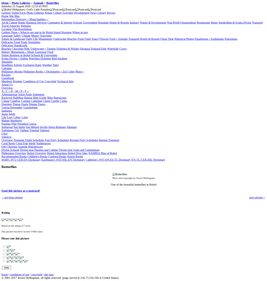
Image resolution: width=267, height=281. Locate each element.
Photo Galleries (21, 3)
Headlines (7, 65)
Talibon (24, 130)
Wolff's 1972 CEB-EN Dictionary (21, 159)
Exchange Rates (32, 65)
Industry (134, 22)
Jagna (4, 114)
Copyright (50, 81)
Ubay (4, 133)
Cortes (63, 100)
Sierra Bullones (57, 127)
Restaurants (203, 22)
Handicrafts (20, 45)
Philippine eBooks (12, 71)
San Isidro (19, 127)
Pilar (14, 123)
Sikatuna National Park (93, 48)
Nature (48, 12)
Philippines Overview (13, 153)
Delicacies (7, 42)
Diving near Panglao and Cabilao (39, 149)
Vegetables (34, 42)
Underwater (59, 38)
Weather (47, 65)
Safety (17, 35)
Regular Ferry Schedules (84, 140)
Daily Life (32, 38)
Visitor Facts (18, 12)
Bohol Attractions (57, 153)
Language (7, 35)
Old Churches (9, 146)
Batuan (28, 97)
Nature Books (75, 156)
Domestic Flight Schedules (29, 140)
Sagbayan (7, 127)
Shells (32, 143)
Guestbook (7, 78)
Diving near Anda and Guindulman (79, 149)
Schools (77, 22)
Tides (55, 65)
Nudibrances (43, 143)
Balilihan (18, 97)
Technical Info (65, 81)
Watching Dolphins (40, 58)
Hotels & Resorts (119, 22)
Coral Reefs (8, 143)
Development (81, 12)
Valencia (6, 136)
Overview (7, 87)
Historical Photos (184, 38)
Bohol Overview (36, 153)
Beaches (72, 38)
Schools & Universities (44, 55)
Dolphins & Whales (67, 48)
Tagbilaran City (10, 130)
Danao (17, 104)
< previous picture (12, 197)
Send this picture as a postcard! (20, 190)
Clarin (46, 100)
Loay (10, 117)
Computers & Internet (59, 22)
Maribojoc (16, 120)
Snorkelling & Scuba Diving (235, 22)
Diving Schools (10, 149)
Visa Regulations (22, 29)
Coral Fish (22, 143)
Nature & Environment (153, 22)
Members (6, 81)
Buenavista (60, 97)
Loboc (17, 117)
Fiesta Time (167, 38)
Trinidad (34, 130)
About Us (7, 84)
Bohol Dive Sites (78, 153)
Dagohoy (6, 104)
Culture (57, 12)
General (6, 12)
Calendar (6, 68)
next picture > (257, 197)
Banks (21, 22)
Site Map (14, 16)
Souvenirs (46, 35)
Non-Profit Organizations (181, 22)
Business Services (36, 22)
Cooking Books (57, 156)
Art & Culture (9, 22)
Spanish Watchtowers (30, 146)
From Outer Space (88, 38)
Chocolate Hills (21, 48)
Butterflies (52, 3)
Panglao (6, 123)
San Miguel (32, 127)
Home (5, 3)
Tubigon (44, 130)
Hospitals (103, 22)
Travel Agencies (10, 25)
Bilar (50, 97)
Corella (55, 100)
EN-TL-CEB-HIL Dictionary (148, 159)
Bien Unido (39, 97)
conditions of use (19, 274)
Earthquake (217, 38)
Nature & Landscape (13, 38)
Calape (5, 100)
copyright (36, 274)
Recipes (6, 74)
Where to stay (80, 32)
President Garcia (26, 123)
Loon (25, 117)
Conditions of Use (33, 81)
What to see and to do (32, 32)
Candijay (15, 100)
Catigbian (36, 100)
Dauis (24, 104)
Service (111, 12)
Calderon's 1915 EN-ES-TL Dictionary (108, 159)
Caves (122, 48)
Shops (214, 22)
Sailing (24, 58)
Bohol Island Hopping (59, 32)
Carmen (25, 100)
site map (49, 274)
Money (35, 35)
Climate (26, 35)
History (5, 52)
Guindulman (30, 107)
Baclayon (6, 97)
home (4, 274)
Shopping (7, 61)
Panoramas (231, 38)
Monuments (45, 38)
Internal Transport (109, 140)
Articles (17, 65)
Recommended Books (14, 156)
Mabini (5, 120)
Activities (67, 12)
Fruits (24, 42)
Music (30, 52)
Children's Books (37, 156)
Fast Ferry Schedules (57, 140)
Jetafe (12, 114)
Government (90, 22)
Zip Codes (69, 71)
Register (17, 81)
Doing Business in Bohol (15, 55)
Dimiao (33, 104)
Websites (26, 25)
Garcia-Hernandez (12, 107)
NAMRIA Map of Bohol (102, 153)
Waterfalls (113, 48)
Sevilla (44, 127)
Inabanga (6, 110)
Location (6, 29)
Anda (28, 94)
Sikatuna (72, 127)
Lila (3, 117)
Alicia (21, 94)
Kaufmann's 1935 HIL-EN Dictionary (63, 159)
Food (17, 42)
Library (102, 12)
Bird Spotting (59, 58)
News (93, 12)
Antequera (38, 94)
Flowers (104, 38)
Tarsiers (51, 48)
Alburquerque (9, 94)
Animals (38, 3)
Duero (41, 104)
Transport (257, 22)
